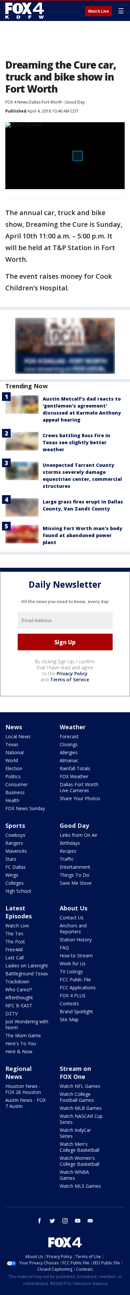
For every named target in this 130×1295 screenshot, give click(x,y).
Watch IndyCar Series (75, 1133)
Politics (13, 776)
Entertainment (75, 867)
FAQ (64, 947)
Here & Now (18, 1051)
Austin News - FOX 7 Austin (25, 1103)
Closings (69, 744)
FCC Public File (75, 979)
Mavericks (16, 851)
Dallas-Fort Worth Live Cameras (79, 787)
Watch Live (98, 11)
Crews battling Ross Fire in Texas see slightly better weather (76, 442)
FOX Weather (74, 776)
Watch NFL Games (80, 1086)
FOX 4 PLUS (73, 995)
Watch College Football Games (77, 1097)
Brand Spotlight (76, 1011)
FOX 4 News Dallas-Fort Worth (33, 102)
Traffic (67, 859)
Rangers (14, 843)
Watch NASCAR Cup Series (81, 1119)
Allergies (69, 752)
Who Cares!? (18, 989)
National (14, 752)
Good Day (75, 102)
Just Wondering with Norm (26, 1024)
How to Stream (76, 955)
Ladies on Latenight (26, 965)
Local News (18, 736)
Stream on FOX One (75, 1073)
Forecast (69, 736)
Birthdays (70, 843)
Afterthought (19, 997)
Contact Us (72, 917)
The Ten (14, 933)
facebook (39, 1220)
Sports (15, 825)
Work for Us (73, 963)
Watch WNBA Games (74, 1175)
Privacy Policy (72, 673)
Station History (76, 939)
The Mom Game (23, 1035)
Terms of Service (69, 679)
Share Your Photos (80, 798)
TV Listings (71, 971)
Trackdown (17, 981)
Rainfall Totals (75, 768)
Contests (69, 1003)
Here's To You (20, 1043)
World (11, 760)
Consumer (16, 784)
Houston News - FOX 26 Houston (23, 1089)
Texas (11, 744)
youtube (77, 1220)
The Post (15, 941)
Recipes (68, 851)
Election (13, 768)
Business (15, 792)
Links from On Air (78, 835)
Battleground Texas (26, 973)
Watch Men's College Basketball (79, 1147)
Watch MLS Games (80, 1186)
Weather (73, 727)
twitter (52, 1220)
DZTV (11, 1013)
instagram (65, 1220)
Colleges (14, 883)
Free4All (14, 949)
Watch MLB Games (81, 1108)
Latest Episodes (18, 912)
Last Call (14, 957)
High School (18, 891)
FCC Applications (78, 987)
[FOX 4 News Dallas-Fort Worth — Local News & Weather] (24, 11)
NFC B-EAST (18, 1005)
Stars (10, 859)
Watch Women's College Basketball (79, 1161)
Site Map (69, 1019)
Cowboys (15, 835)
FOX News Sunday (25, 808)
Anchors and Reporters (73, 928)
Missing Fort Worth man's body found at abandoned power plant (82, 535)
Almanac (69, 760)
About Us (73, 908)
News (13, 727)
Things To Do (74, 875)
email (90, 1220)
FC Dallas (15, 867)
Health (12, 800)
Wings (11, 875)
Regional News (18, 1073)
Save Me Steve (76, 883)
